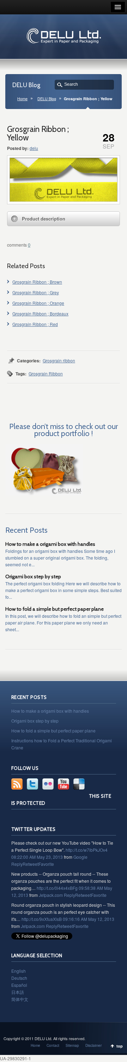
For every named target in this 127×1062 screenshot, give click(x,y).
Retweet (30, 864)
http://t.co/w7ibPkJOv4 (87, 850)
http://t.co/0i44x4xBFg (57, 888)
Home (22, 98)
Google (80, 857)
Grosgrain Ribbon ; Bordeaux (40, 313)
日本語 (17, 992)
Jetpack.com (51, 895)
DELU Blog (46, 98)
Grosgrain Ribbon (46, 373)
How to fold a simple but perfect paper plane (54, 609)
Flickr (48, 784)
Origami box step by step (33, 576)
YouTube (63, 784)
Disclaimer (93, 1045)
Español (19, 985)
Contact (53, 1045)
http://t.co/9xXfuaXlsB (42, 919)
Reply (17, 864)
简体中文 (19, 999)
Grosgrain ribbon (59, 360)
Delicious (79, 784)
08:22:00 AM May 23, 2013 (37, 857)
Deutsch (19, 978)
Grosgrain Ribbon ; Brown (37, 282)
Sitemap (72, 1045)
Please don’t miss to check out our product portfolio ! (63, 430)
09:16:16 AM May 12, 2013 (88, 919)
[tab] (63, 218)
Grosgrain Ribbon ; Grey (35, 292)
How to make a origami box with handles (50, 544)
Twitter (32, 784)
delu (34, 148)
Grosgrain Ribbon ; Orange (38, 303)
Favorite (46, 864)
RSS (17, 784)
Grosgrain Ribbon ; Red (35, 324)
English (18, 971)
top (119, 1046)
